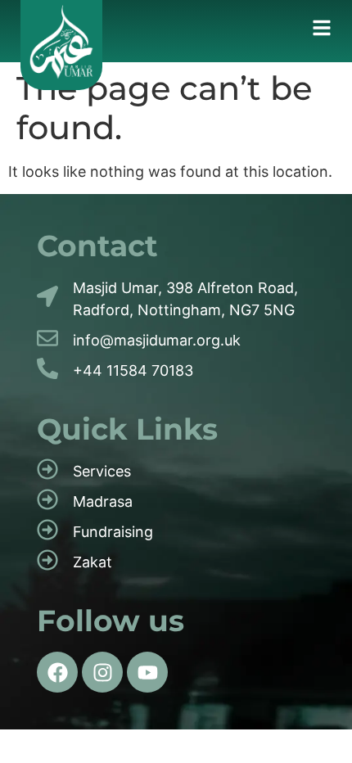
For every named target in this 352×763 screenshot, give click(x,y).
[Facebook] (57, 672)
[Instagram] (102, 672)
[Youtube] (147, 672)
